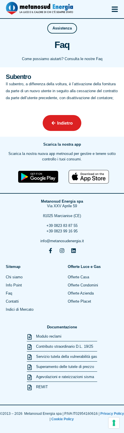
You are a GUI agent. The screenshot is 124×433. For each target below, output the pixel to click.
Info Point (14, 285)
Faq (9, 293)
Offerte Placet (79, 301)
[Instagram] (62, 250)
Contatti (12, 301)
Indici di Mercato (19, 309)
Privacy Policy (112, 414)
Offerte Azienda (81, 293)
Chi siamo (14, 277)
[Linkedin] (73, 250)
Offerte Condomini (83, 285)
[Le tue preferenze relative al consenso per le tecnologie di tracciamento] (113, 422)
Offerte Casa (78, 277)
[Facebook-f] (50, 250)
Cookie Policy (63, 419)
